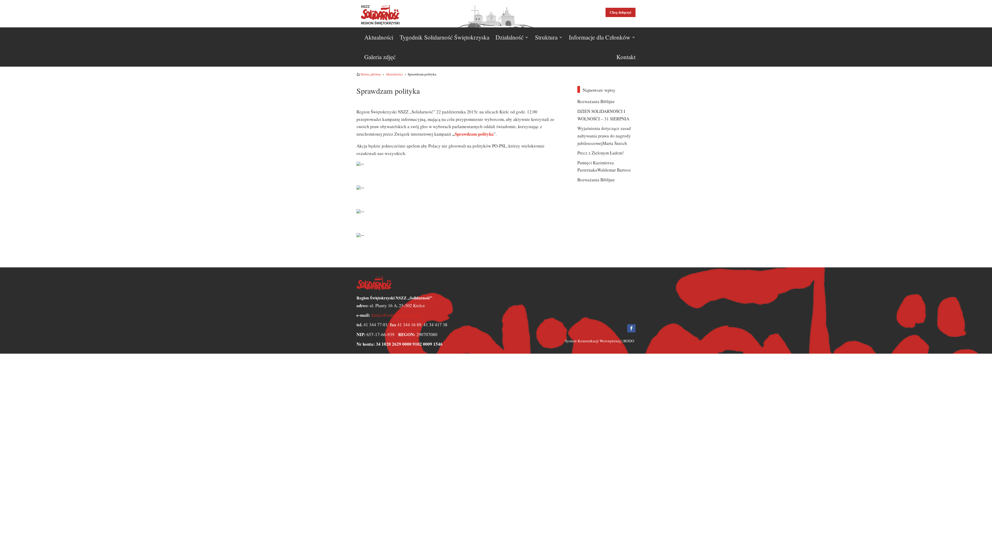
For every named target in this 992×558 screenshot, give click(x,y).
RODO (628, 340)
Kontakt (626, 57)
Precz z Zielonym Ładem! (600, 153)
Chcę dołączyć (620, 12)
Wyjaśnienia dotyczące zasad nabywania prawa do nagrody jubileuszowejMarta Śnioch (604, 135)
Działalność (509, 37)
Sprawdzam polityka (474, 134)
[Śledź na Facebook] (631, 328)
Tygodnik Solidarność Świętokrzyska (444, 37)
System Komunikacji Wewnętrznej (593, 340)
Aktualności (378, 37)
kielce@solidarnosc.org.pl (396, 315)
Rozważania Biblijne (596, 101)
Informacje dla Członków (599, 37)
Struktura (546, 37)
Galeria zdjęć (380, 57)
